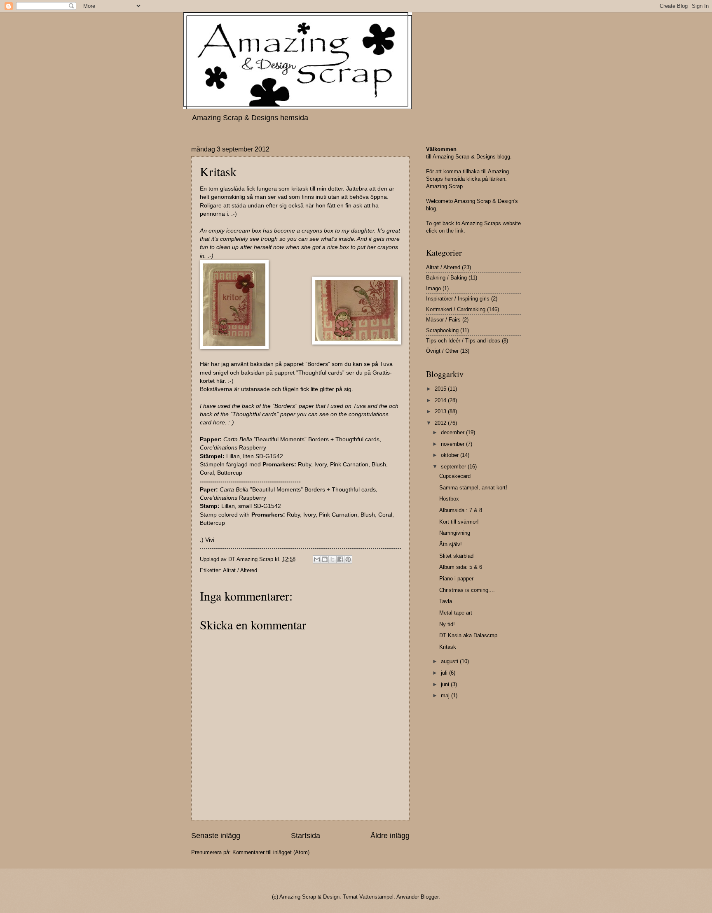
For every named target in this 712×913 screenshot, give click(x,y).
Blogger (429, 897)
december (453, 432)
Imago (433, 288)
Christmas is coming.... (467, 590)
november (453, 444)
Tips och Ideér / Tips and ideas (463, 341)
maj (446, 695)
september (454, 466)
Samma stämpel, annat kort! (473, 487)
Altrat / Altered (240, 570)
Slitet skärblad (456, 556)
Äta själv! (450, 544)
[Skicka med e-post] (317, 559)
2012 (441, 423)
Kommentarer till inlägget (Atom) (270, 852)
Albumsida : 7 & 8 (460, 510)
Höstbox (449, 499)
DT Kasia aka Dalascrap (468, 635)
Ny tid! (447, 624)
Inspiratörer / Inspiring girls (458, 299)
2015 (441, 389)
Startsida (305, 835)
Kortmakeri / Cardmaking (455, 309)
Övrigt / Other (442, 351)
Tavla (445, 601)
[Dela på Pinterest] (348, 559)
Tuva (359, 406)
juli (445, 673)
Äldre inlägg (390, 835)
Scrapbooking (442, 330)
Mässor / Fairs (443, 320)
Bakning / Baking (446, 278)
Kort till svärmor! (459, 522)
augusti (450, 661)
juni (446, 684)
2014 (441, 400)
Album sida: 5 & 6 (460, 567)
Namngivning (454, 533)
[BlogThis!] (325, 559)
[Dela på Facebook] (340, 559)
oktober (450, 455)
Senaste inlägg (215, 835)
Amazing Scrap (444, 186)
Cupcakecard (455, 476)
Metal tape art (455, 613)
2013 (441, 411)
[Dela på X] (332, 559)
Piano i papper (456, 578)
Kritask (447, 647)
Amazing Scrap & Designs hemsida (250, 118)
